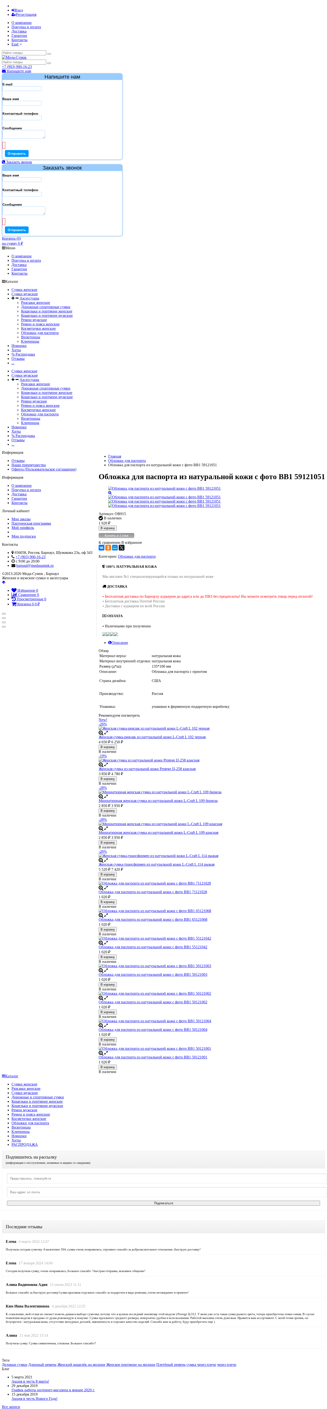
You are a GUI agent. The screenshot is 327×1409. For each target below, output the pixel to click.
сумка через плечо (201, 1365)
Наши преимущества (28, 465)
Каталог (11, 1076)
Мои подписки (23, 536)
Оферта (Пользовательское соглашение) (43, 469)
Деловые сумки (14, 1365)
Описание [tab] (120, 643)
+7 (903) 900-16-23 (17, 67)
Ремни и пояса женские (40, 324)
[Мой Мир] (115, 548)
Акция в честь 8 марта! (30, 1381)
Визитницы (30, 337)
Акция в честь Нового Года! (34, 1399)
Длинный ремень (42, 1365)
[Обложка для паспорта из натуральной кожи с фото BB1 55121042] (212, 938)
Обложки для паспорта (40, 333)
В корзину (108, 528)
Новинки (19, 346)
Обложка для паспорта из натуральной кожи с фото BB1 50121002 (153, 1002)
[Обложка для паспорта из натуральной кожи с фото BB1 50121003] (212, 966)
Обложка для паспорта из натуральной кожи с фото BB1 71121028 (153, 892)
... (12, 363)
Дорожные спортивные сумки (45, 307)
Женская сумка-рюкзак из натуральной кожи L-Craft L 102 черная (152, 737)
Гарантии (19, 36)
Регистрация (26, 14)
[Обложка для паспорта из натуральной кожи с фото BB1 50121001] (212, 1048)
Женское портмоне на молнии (130, 1365)
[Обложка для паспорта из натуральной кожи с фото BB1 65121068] (212, 911)
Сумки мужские (24, 294)
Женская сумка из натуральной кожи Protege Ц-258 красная (147, 769)
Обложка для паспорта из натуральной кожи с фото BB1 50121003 (153, 974)
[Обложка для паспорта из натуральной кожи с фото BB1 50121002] (212, 993)
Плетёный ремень (171, 1365)
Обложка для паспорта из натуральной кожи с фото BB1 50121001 (153, 1057)
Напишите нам (18, 71)
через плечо (226, 1365)
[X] (121, 548)
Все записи (11, 1407)
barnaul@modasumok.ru (35, 565)
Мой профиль (22, 528)
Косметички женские (38, 328)
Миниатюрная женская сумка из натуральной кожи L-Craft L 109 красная (158, 832)
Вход (19, 10)
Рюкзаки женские (35, 303)
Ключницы (30, 341)
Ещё (15, 44)
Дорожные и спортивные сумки (37, 1097)
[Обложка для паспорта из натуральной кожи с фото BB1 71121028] (212, 883)
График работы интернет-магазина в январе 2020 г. (53, 1390)
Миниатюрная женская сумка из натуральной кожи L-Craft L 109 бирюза (158, 801)
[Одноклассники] (108, 548)
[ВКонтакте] (101, 548)
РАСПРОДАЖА (24, 1144)
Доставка (19, 31)
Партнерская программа (31, 523)
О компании (21, 23)
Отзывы (18, 359)
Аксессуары (29, 298)
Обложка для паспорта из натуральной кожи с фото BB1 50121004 (153, 1030)
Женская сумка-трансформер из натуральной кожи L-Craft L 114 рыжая (156, 864)
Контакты (19, 40)
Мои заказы (21, 519)
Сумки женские (24, 290)
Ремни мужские (34, 320)
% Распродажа (23, 354)
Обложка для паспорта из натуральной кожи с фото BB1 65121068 (153, 919)
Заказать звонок (18, 162)
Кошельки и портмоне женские (46, 311)
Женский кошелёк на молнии (81, 1365)
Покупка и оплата (26, 27)
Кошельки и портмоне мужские (47, 315)
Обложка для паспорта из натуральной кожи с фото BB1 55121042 (153, 947)
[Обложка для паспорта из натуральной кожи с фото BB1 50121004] (212, 1021)
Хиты (16, 350)
